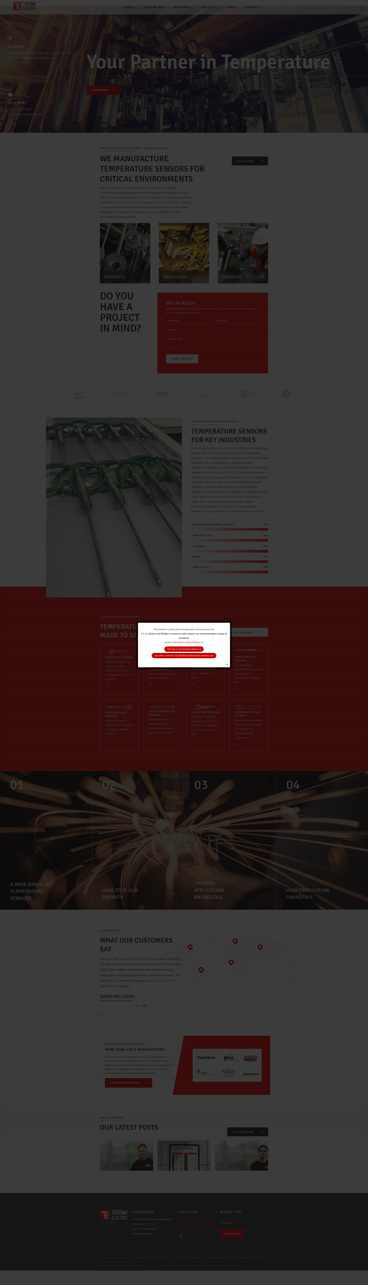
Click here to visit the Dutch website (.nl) (184, 649)
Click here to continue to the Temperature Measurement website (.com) (184, 656)
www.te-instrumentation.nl (190, 642)
